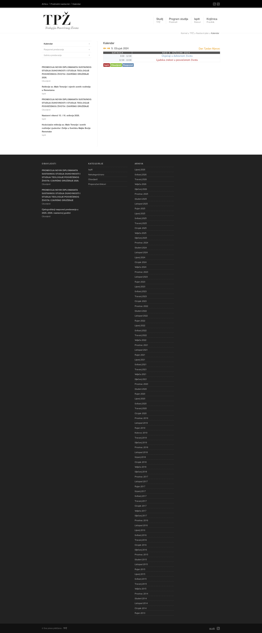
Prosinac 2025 (141, 193)
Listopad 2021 (141, 349)
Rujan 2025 (140, 208)
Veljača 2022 (140, 339)
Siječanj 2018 (141, 471)
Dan (201, 48)
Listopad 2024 (141, 252)
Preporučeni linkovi (97, 183)
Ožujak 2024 (141, 262)
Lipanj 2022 (140, 325)
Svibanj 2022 (141, 330)
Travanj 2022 (141, 335)
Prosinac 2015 (141, 554)
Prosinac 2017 (141, 476)
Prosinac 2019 (141, 418)
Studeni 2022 (141, 310)
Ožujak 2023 (141, 300)
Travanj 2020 (141, 408)
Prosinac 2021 (141, 344)
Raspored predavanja (54, 49)
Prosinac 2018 (141, 447)
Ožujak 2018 (141, 461)
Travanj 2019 (141, 437)
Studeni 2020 (141, 388)
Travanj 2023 (141, 296)
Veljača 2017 (140, 510)
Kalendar (77, 3)
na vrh (212, 628)
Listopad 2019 (141, 422)
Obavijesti (116, 65)
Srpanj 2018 (140, 456)
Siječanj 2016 (141, 549)
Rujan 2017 (140, 486)
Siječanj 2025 (141, 237)
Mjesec (216, 48)
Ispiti (106, 65)
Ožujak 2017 (141, 505)
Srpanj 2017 (140, 491)
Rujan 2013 (140, 612)
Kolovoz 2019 (141, 432)
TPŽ (192, 33)
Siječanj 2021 (141, 379)
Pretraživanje (218, 4)
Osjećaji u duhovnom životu (177, 55)
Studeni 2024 (141, 247)
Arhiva (45, 3)
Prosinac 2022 (141, 305)
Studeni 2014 (141, 598)
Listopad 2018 (141, 452)
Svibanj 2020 (141, 403)
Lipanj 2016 (140, 530)
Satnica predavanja (53, 55)
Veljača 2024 (140, 266)
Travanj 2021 (141, 369)
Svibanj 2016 (141, 535)
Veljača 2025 (140, 232)
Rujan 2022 (140, 320)
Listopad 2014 (141, 603)
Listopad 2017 (141, 481)
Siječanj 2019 (141, 442)
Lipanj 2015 (140, 573)
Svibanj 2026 (141, 174)
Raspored (128, 65)
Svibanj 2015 (141, 578)
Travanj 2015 (141, 583)
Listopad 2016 (141, 525)
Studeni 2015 (141, 559)
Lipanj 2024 (140, 257)
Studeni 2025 (141, 198)
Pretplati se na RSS (214, 4)
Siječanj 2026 (141, 188)
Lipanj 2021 (140, 359)
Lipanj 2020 (140, 398)
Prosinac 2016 (141, 520)
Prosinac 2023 (141, 271)
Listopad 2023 (141, 276)
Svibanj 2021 (141, 364)
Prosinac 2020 (141, 383)
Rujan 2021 (140, 354)
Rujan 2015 (140, 569)
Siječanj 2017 (141, 515)
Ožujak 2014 (141, 608)
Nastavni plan (202, 33)
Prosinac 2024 (141, 242)
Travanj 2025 (141, 223)
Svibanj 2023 (141, 291)
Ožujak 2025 (141, 227)
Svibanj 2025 (141, 218)
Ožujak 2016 (141, 544)
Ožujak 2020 (141, 413)
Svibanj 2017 (141, 495)
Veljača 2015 (140, 588)
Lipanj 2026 (140, 169)
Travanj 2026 (141, 179)
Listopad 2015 (141, 564)
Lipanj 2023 (140, 286)
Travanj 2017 (141, 500)
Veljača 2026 (140, 183)
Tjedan (207, 48)
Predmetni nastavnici (60, 3)
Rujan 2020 (140, 393)
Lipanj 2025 (140, 213)
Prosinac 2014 (141, 593)
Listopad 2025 (141, 203)
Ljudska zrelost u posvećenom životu (177, 60)
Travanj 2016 (141, 539)
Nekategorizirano (96, 174)
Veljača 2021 (140, 374)
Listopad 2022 (141, 315)
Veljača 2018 (140, 466)
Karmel (184, 33)
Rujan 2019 (140, 427)
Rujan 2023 (140, 281)
